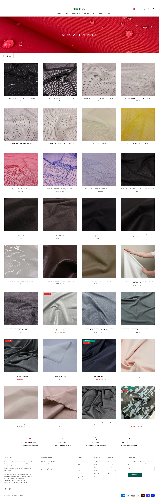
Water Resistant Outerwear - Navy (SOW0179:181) (99, 376)
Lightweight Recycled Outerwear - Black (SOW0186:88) (21, 376)
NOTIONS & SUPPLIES (72, 13)
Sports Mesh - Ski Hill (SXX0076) (138, 98)
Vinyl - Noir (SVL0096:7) (138, 234)
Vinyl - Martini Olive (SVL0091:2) (99, 281)
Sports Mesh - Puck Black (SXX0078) (21, 98)
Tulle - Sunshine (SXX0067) (137, 143)
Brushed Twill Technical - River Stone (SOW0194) (138, 329)
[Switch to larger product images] (3, 55)
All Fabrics (81, 464)
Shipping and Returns (114, 471)
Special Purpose (82, 477)
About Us (110, 461)
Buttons (96, 464)
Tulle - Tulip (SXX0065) (21, 189)
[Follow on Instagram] (10, 489)
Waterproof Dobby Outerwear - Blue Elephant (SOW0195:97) (99, 329)
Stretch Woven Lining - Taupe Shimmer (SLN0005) (60, 423)
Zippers (96, 477)
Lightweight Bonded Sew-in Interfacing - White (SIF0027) (60, 376)
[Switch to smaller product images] (7, 55)
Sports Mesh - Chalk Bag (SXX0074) (60, 143)
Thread (96, 474)
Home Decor (81, 474)
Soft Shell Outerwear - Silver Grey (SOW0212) (60, 329)
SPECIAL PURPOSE (20, 19)
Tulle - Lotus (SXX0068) (99, 143)
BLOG (108, 13)
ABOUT (100, 13)
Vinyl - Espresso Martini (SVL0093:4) (60, 281)
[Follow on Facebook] (5, 489)
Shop (11, 19)
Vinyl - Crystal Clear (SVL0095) (21, 281)
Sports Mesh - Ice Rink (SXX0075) (21, 143)
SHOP (51, 13)
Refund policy (112, 474)
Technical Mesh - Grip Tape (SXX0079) (60, 98)
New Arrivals (81, 461)
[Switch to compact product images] (10, 55)
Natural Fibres (82, 480)
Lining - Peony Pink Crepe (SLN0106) (138, 375)
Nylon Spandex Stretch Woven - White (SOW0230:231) (138, 282)
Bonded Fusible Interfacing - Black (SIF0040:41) (60, 235)
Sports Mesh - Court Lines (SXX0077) (99, 98)
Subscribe (135, 475)
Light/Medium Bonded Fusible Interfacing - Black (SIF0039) (21, 329)
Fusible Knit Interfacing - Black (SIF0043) (137, 189)
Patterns (96, 471)
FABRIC (58, 13)
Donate (110, 468)
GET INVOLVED (89, 13)
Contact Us (111, 464)
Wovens (80, 468)
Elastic (96, 468)
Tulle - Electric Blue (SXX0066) (60, 189)
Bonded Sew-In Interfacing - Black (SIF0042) (21, 235)
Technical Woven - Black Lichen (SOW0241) (99, 235)
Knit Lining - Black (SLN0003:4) (99, 422)
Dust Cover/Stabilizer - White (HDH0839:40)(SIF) (21, 423)
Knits (79, 471)
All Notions (97, 461)
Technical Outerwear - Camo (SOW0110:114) (137, 423)
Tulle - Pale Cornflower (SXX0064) (99, 189)
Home (6, 19)
